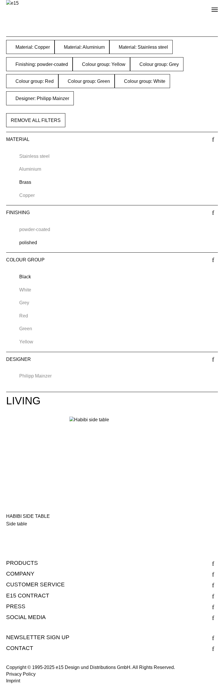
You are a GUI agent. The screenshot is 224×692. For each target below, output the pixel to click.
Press (15, 606)
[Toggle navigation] (209, 7)
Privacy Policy (21, 674)
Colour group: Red (34, 81)
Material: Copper (32, 47)
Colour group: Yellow (103, 64)
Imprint (13, 680)
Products (22, 563)
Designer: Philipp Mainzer (41, 98)
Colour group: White (144, 81)
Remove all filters (36, 120)
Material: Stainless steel (143, 47)
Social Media (26, 617)
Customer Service (35, 584)
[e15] (12, 3)
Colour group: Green (88, 81)
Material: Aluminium (84, 47)
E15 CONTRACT (27, 596)
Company (20, 574)
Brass (25, 182)
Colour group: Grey (158, 64)
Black (25, 276)
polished (28, 242)
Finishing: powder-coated (41, 64)
